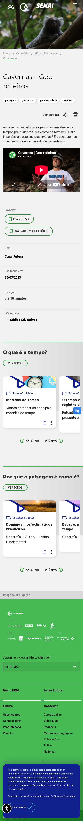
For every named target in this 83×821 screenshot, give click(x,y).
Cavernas (68, 100)
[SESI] (45, 7)
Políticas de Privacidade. (63, 796)
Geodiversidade (48, 100)
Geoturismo (28, 100)
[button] (45, 422)
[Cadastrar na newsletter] (74, 666)
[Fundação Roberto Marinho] (11, 7)
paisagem (10, 100)
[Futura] (24, 7)
